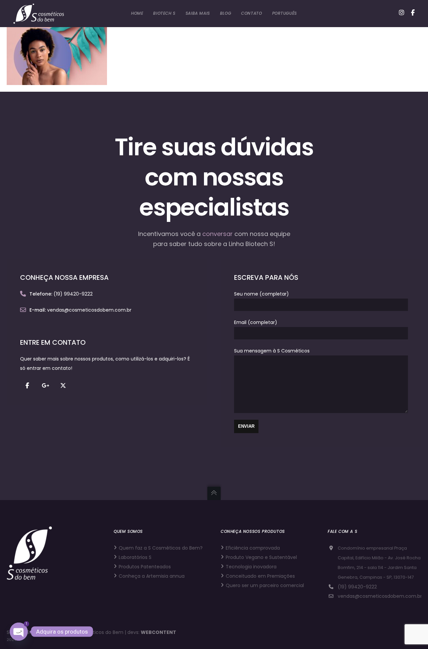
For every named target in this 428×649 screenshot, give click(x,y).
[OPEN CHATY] (19, 632)
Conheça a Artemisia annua (152, 576)
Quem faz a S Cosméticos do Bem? (161, 548)
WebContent (158, 632)
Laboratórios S (135, 557)
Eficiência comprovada (253, 548)
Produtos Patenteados (145, 566)
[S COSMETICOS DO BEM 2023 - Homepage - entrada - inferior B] (57, 80)
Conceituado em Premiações (260, 576)
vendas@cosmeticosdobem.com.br (380, 596)
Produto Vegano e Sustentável (261, 557)
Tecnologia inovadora (251, 566)
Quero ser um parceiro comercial (265, 585)
